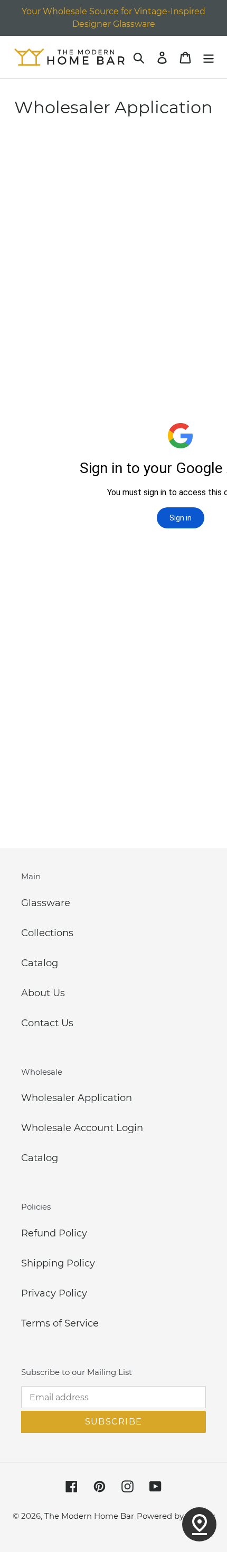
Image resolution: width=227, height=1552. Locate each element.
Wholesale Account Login (82, 1128)
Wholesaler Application (76, 1098)
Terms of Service (60, 1323)
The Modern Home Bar (89, 1516)
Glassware (45, 903)
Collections (47, 933)
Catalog (39, 963)
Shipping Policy (58, 1263)
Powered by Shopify (176, 1516)
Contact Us (47, 1023)
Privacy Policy (54, 1293)
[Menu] (208, 57)
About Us (43, 993)
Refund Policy (54, 1233)
